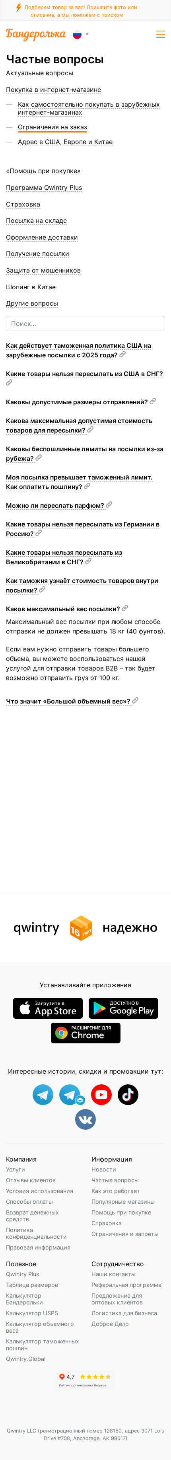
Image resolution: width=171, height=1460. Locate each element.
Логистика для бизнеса (124, 1313)
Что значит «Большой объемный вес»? (69, 701)
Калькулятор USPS (32, 1313)
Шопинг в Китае (31, 287)
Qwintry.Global (25, 1358)
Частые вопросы (115, 1180)
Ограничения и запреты (125, 1233)
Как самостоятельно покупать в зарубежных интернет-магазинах (89, 108)
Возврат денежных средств (32, 1215)
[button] (160, 34)
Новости (103, 1169)
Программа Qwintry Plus (44, 187)
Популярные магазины (123, 1201)
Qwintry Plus (22, 1274)
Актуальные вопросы (39, 73)
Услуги (15, 1169)
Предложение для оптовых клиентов (117, 1299)
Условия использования (39, 1190)
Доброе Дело (110, 1323)
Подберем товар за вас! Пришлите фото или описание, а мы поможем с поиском (80, 11)
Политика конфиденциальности (36, 1233)
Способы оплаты (29, 1201)
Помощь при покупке (121, 1212)
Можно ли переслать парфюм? (56, 505)
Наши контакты (113, 1274)
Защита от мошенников (43, 270)
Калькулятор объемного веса (40, 1327)
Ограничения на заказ (52, 127)
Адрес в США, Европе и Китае (65, 142)
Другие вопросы (32, 303)
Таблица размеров (32, 1284)
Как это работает (115, 1190)
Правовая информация (38, 1247)
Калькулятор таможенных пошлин (42, 1344)
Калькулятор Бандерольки (24, 1299)
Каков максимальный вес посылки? (64, 609)
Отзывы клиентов (31, 1180)
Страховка (106, 1223)
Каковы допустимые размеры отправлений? (78, 402)
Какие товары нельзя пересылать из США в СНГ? (84, 374)
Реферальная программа (126, 1284)
